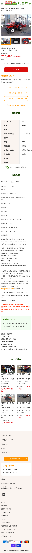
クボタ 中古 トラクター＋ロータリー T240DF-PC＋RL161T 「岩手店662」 (8, 413)
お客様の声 (4, 516)
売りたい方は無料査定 (16, 99)
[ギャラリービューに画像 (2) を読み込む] (16, 41)
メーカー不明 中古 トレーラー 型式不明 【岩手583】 (24, 410)
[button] (2, 3)
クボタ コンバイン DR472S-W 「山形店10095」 (8, 381)
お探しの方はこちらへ (16, 93)
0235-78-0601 (8, 309)
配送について (5, 448)
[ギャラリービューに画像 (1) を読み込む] (5, 41)
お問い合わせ (5, 522)
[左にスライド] (2, 26)
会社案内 (4, 519)
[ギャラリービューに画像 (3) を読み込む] (26, 41)
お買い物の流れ (6, 435)
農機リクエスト (6, 509)
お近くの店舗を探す (7, 533)
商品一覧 (8, 8)
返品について (5, 453)
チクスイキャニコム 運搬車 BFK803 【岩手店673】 (24, 381)
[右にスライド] (30, 26)
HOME (2, 8)
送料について (5, 444)
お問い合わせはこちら (16, 87)
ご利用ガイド (5, 512)
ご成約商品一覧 (6, 536)
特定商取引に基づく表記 (9, 526)
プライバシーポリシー (8, 529)
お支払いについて (7, 440)
